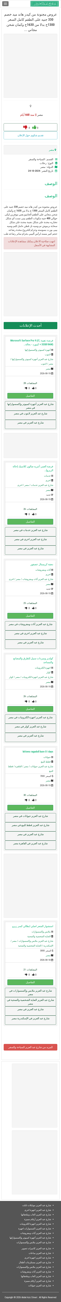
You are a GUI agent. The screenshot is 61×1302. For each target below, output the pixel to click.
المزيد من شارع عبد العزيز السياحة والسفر (30, 1047)
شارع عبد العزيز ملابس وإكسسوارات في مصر (30, 992)
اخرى (48, 480)
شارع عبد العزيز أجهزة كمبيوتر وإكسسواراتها (32, 359)
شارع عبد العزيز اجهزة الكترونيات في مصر (30, 717)
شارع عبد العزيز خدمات (42, 485)
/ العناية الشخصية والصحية (30, 945)
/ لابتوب (45, 363)
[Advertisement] (30, 65)
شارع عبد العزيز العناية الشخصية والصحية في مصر (30, 1001)
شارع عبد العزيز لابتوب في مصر (30, 413)
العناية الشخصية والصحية (39, 936)
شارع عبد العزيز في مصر (30, 422)
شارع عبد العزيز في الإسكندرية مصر (31, 1018)
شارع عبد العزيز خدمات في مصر (30, 530)
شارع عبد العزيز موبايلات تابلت (36, 1205)
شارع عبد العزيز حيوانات (41, 766)
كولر (48, 672)
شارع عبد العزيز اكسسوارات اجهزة (34, 1228)
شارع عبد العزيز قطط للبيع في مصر (30, 825)
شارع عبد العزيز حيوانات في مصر (30, 815)
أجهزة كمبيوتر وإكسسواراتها (38, 350)
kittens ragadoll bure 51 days (38, 751)
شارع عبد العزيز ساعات (40, 1253)
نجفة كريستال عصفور (41, 564)
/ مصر (27, 485)
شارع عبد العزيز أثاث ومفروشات (37, 579)
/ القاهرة (19, 766)
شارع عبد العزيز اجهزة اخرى (37, 1210)
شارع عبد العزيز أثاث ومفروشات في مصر (30, 624)
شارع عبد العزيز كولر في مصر (30, 726)
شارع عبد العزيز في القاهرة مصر (30, 843)
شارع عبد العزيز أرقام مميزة (37, 1219)
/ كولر (12, 677)
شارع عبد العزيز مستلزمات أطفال (35, 1262)
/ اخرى (20, 485)
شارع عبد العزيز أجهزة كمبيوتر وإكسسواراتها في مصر (30, 406)
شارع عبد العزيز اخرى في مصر (30, 539)
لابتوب (48, 354)
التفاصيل (30, 395)
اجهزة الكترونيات (43, 667)
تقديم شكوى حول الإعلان (31, 135)
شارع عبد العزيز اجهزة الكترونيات (37, 677)
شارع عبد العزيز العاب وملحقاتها (36, 1214)
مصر (48, 368)
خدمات (47, 475)
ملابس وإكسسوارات (41, 931)
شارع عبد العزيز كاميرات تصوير (36, 1248)
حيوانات (47, 757)
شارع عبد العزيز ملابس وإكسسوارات (36, 941)
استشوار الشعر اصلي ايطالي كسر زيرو (32, 926)
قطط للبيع (46, 761)
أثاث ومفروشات (43, 570)
